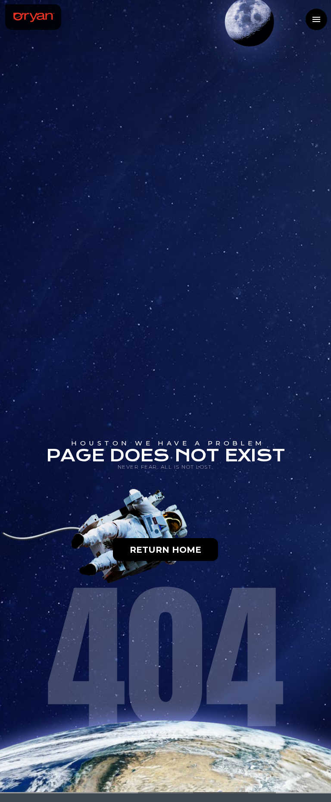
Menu (316, 19)
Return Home (165, 550)
